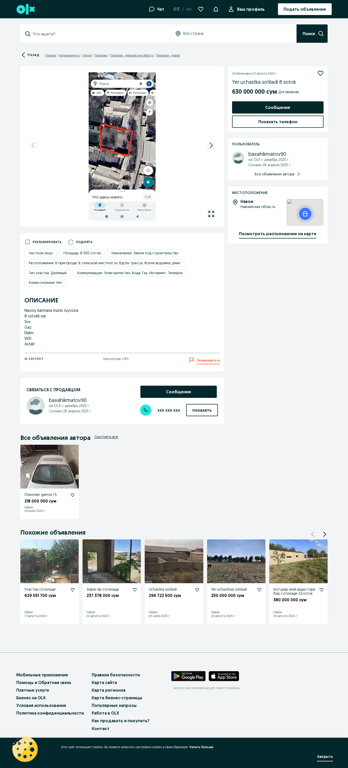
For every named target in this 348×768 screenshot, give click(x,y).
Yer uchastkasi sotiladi (229, 589)
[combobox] (98, 34)
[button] (216, 8)
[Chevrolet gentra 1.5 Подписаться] (73, 495)
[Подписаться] (320, 73)
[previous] (33, 145)
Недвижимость (69, 55)
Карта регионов (109, 690)
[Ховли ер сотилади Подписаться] (135, 590)
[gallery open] (211, 214)
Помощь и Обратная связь (43, 682)
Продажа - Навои (168, 55)
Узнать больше (201, 747)
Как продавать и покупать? (121, 720)
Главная (50, 55)
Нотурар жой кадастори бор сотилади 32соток (294, 591)
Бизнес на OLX (31, 697)
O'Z (176, 9)
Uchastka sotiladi (163, 589)
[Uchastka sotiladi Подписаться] (197, 590)
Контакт (101, 728)
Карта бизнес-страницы (117, 697)
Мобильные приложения (42, 674)
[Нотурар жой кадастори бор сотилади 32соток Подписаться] (321, 590)
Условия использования (41, 705)
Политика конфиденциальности (50, 713)
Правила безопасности (116, 674)
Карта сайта (104, 682)
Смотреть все (106, 437)
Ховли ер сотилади (103, 589)
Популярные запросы (114, 705)
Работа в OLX (105, 713)
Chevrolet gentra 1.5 (40, 494)
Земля (87, 55)
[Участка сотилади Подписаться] (73, 590)
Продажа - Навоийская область (131, 55)
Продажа (101, 55)
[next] (211, 145)
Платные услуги (32, 690)
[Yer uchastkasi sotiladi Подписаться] (259, 590)
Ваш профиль (251, 9)
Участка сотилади (40, 589)
